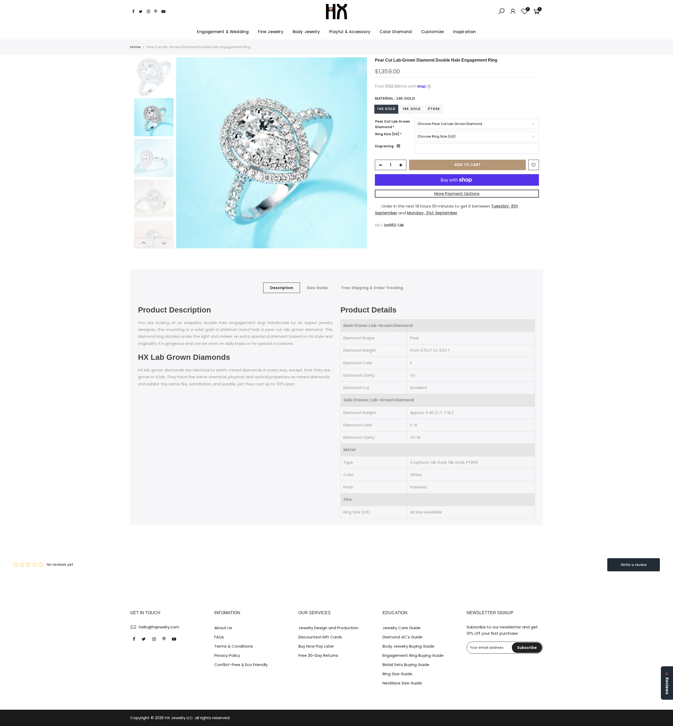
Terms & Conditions (233, 646)
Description (281, 287)
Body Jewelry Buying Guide (408, 646)
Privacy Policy (227, 655)
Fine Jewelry (270, 31)
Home (135, 47)
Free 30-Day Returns (318, 655)
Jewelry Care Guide (402, 628)
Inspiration (464, 31)
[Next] (357, 153)
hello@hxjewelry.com (159, 627)
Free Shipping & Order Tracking (372, 287)
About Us (223, 628)
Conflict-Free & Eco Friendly (241, 664)
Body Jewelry (306, 31)
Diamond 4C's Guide (402, 637)
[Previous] (185, 153)
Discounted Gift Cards (320, 637)
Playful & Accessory (349, 31)
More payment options (457, 193)
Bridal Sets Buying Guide (406, 664)
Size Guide (317, 287)
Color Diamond (396, 31)
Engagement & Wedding (223, 31)
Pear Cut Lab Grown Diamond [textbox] (392, 124)
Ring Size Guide (397, 674)
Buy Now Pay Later (316, 646)
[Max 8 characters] (398, 146)
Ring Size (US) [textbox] (388, 134)
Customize (432, 31)
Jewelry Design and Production (328, 628)
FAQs (219, 637)
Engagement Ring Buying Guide (413, 655)
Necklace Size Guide (402, 683)
